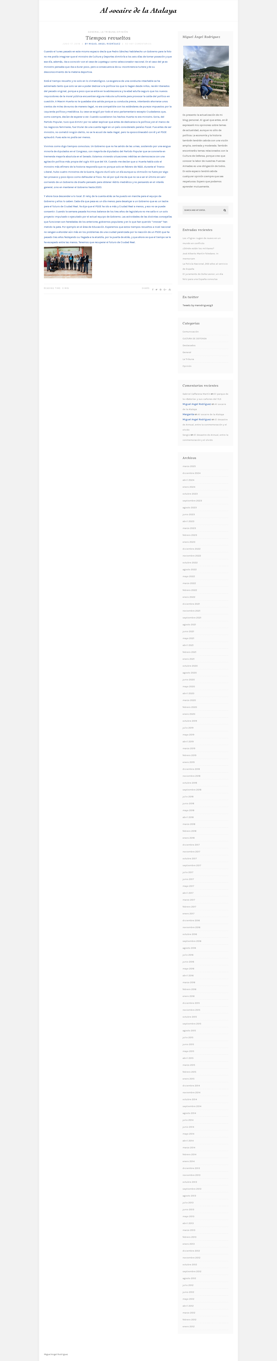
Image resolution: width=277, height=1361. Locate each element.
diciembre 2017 (191, 844)
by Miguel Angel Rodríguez (103, 44)
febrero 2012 (189, 1319)
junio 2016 (188, 961)
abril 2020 (188, 693)
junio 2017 (188, 879)
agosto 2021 (189, 624)
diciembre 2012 (191, 1250)
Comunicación (191, 331)
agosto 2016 (189, 947)
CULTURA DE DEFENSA (195, 338)
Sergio (186, 434)
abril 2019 (188, 741)
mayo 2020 (189, 686)
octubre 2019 (190, 720)
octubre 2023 (190, 493)
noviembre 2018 (191, 775)
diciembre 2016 (191, 920)
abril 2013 (188, 1223)
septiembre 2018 (192, 789)
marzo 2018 (189, 824)
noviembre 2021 (191, 610)
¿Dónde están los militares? (198, 248)
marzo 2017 (189, 899)
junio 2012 (188, 1292)
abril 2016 (188, 975)
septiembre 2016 (192, 941)
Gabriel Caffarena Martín (196, 393)
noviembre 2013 (191, 1175)
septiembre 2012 (192, 1271)
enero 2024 (189, 486)
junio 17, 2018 (71, 44)
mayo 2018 (188, 810)
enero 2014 (189, 1161)
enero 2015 (188, 1078)
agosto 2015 (189, 1030)
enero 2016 (189, 996)
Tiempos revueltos (108, 38)
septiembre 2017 (192, 865)
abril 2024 (188, 480)
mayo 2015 (188, 1051)
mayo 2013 (188, 1216)
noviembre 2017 (191, 851)
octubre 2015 (190, 1016)
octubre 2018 (190, 782)
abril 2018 (188, 817)
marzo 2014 (189, 1147)
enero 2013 (189, 1243)
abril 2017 (188, 892)
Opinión (122, 32)
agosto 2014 (189, 1113)
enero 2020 (189, 714)
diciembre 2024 (192, 473)
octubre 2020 (190, 665)
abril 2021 (188, 645)
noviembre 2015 (191, 1009)
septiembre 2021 (192, 617)
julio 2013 (188, 1202)
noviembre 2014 (191, 1092)
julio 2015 (188, 1037)
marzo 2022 (189, 583)
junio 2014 (188, 1126)
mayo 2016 (188, 968)
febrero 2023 (190, 535)
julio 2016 (188, 954)
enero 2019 (189, 762)
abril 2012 (188, 1305)
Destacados (189, 345)
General (94, 32)
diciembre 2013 (191, 1168)
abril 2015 (188, 1058)
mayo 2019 (188, 734)
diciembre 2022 (192, 548)
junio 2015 (188, 1044)
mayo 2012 (188, 1298)
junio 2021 (188, 631)
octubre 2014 (190, 1099)
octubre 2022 (190, 562)
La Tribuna (108, 32)
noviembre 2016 (191, 927)
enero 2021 (189, 658)
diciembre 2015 (191, 1003)
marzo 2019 (189, 748)
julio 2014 (188, 1120)
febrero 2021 (189, 652)
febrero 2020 (190, 707)
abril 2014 (188, 1140)
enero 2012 (189, 1326)
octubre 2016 (190, 934)
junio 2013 (188, 1209)
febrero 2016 (189, 989)
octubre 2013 (190, 1181)
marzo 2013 (189, 1230)
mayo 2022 (189, 576)
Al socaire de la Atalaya (211, 414)
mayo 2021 (188, 638)
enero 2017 (188, 913)
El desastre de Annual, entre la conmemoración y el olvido (205, 424)
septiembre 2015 (192, 1023)
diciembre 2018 (191, 769)
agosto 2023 (190, 507)
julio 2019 (188, 727)
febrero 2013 (189, 1237)
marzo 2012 (189, 1312)
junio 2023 (189, 514)
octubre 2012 (190, 1264)
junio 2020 (189, 679)
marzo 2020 (189, 700)
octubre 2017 (190, 858)
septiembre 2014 (192, 1106)
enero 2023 (189, 541)
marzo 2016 (189, 982)
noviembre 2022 (192, 555)
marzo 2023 (189, 528)
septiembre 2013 (192, 1188)
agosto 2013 (189, 1195)
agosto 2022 (190, 569)
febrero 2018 (189, 830)
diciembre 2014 (191, 1085)
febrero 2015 (189, 1071)
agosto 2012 (189, 1278)
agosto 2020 (190, 672)
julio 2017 (188, 872)
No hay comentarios (138, 44)
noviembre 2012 (191, 1257)
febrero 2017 (189, 906)
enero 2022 (189, 597)
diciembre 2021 (191, 603)
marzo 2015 (189, 1064)
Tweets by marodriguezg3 (198, 305)
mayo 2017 (188, 886)
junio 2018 (188, 803)
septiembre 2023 (192, 500)
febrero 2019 (189, 755)
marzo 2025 (189, 466)
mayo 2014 (188, 1133)
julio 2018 (188, 796)
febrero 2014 (189, 1154)
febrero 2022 (190, 590)
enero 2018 (189, 837)
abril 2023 (188, 521)
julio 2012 (188, 1285)
